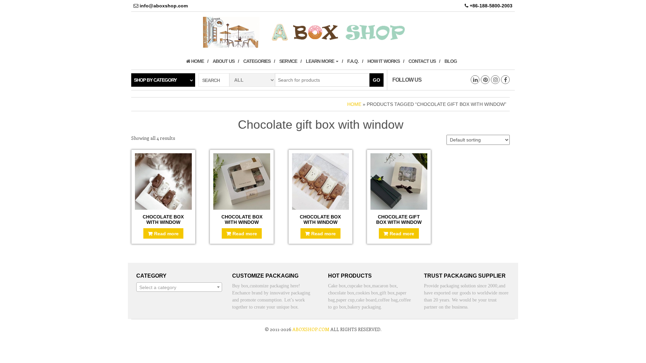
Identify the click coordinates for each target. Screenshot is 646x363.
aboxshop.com (310, 329)
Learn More (320, 61)
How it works (383, 61)
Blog (450, 61)
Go (376, 80)
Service (288, 61)
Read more (166, 233)
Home (197, 61)
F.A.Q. (353, 61)
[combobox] (179, 287)
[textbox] (179, 287)
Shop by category (155, 80)
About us (224, 61)
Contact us (422, 61)
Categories (257, 61)
